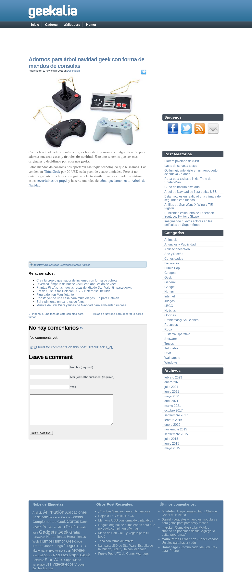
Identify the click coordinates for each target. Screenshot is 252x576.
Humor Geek (64, 541)
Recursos (171, 324)
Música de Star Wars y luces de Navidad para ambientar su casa (81, 305)
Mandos (76, 264)
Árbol (45, 264)
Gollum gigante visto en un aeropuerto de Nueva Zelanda (191, 172)
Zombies (48, 568)
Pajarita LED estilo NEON (116, 516)
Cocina (65, 517)
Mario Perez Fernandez (179, 539)
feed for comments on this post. (58, 347)
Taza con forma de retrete (115, 541)
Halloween (38, 536)
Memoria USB (63, 550)
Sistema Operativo (177, 334)
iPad (79, 541)
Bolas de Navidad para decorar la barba (118, 313)
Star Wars (54, 559)
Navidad (86, 264)
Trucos (169, 343)
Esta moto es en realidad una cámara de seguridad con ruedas (192, 198)
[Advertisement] (126, 38)
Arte (45, 517)
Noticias (170, 310)
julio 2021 (171, 387)
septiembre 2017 (176, 415)
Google (169, 287)
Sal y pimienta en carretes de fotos (60, 301)
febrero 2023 (173, 377)
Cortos (73, 521)
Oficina (48, 555)
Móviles (78, 550)
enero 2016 (172, 424)
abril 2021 (171, 401)
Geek (168, 277)
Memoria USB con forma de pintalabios (125, 520)
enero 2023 (172, 382)
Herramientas (56, 537)
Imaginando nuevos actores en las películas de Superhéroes (188, 223)
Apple (36, 517)
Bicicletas (54, 517)
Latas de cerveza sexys (180, 165)
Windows (170, 362)
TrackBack (100, 347)
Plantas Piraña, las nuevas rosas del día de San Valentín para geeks (84, 287)
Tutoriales (171, 348)
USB (167, 353)
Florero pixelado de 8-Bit (181, 161)
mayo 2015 (172, 448)
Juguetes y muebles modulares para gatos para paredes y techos (189, 521)
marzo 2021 (172, 405)
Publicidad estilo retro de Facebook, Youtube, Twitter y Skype (189, 214)
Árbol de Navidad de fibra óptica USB (190, 191)
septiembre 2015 (176, 434)
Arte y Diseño (173, 254)
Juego (58, 546)
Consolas (54, 264)
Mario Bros (47, 550)
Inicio (35, 24)
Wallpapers (72, 24)
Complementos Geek (49, 522)
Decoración (73, 70)
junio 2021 (171, 391)
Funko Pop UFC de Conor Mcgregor (123, 553)
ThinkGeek (52, 171)
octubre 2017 (173, 410)
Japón (48, 546)
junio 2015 (171, 443)
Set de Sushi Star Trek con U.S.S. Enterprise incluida (73, 291)
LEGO (168, 305)
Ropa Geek (79, 555)
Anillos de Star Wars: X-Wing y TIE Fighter (188, 206)
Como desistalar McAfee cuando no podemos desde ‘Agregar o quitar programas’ (188, 531)
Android (37, 512)
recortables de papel (52, 180)
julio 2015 (171, 438)
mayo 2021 (172, 396)
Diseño (72, 527)
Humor (91, 24)
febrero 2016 (173, 420)
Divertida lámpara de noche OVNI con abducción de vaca (76, 284)
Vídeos (79, 564)
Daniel (166, 519)
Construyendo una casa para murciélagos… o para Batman (77, 298)
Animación (171, 239)
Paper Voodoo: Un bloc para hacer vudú (190, 540)
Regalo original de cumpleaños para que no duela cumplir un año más (126, 526)
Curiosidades (173, 258)
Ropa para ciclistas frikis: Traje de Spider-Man (187, 180)
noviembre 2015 (175, 429)
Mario (36, 550)
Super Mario (72, 560)
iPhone (38, 546)
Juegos (169, 301)
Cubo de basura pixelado (182, 187)
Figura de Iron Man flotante (55, 294)
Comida (77, 517)
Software (170, 339)
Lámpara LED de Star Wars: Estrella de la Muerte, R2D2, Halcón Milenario (125, 547)
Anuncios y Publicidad (180, 244)
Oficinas (170, 315)
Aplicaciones (76, 512)
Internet (169, 296)
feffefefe (168, 511)
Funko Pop (172, 268)
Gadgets (51, 24)
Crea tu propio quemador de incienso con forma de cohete (76, 280)
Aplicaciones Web (177, 249)
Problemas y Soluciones (181, 320)
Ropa (168, 329)
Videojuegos (63, 564)
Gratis (74, 532)
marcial (167, 527)
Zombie (37, 568)
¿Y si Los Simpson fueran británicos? (124, 511)
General (170, 282)
